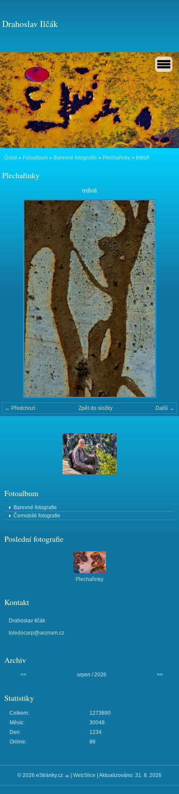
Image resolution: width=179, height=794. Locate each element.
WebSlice (84, 775)
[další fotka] (162, 298)
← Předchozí (20, 408)
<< (23, 675)
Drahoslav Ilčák (30, 24)
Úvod (10, 158)
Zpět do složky (96, 408)
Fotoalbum (35, 158)
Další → (165, 408)
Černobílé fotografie (36, 516)
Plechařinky (116, 158)
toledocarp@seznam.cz (36, 633)
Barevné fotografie (75, 158)
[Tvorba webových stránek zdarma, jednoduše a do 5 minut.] (67, 776)
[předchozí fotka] (16, 298)
